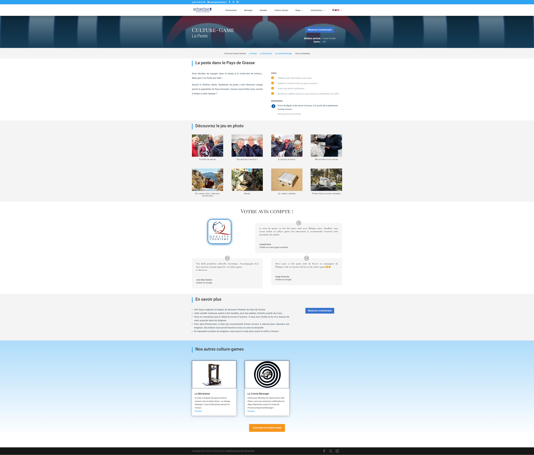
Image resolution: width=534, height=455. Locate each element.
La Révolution (202, 393)
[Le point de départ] (207, 157)
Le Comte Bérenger (258, 393)
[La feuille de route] (286, 157)
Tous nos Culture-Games (235, 54)
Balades (263, 10)
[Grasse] (247, 191)
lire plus (198, 411)
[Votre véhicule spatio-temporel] (326, 191)
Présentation (231, 10)
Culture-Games (281, 10)
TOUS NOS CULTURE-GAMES (267, 428)
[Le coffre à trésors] (286, 191)
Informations (316, 10)
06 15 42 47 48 (199, 2)
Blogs (298, 10)
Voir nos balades (302, 54)
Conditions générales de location (240, 451)
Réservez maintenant (320, 29)
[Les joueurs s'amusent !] (247, 157)
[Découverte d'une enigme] (326, 157)
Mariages (248, 10)
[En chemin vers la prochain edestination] (207, 191)
